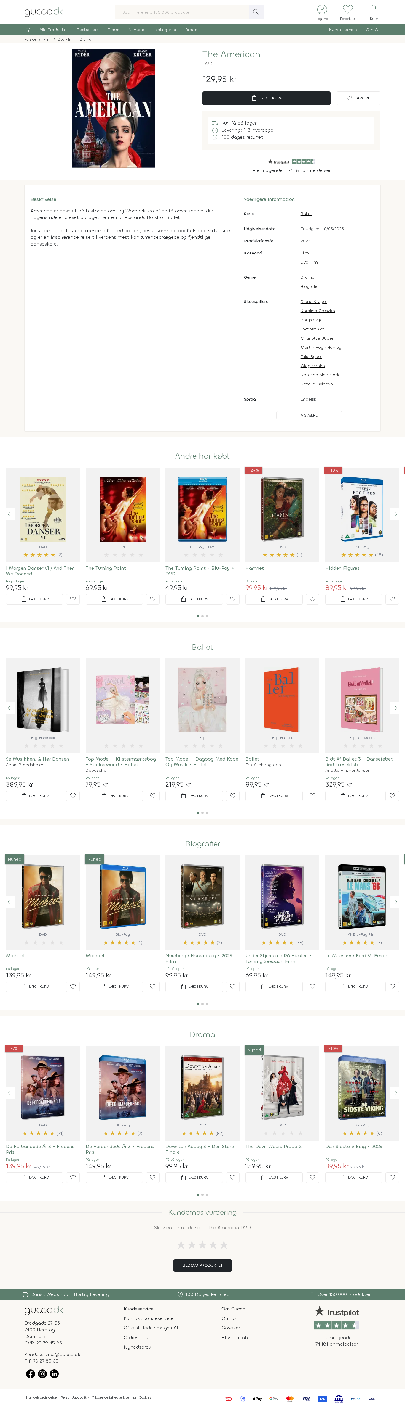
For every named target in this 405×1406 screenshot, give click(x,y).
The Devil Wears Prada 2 (273, 1146)
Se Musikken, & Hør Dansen (37, 759)
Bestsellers (88, 30)
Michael (15, 955)
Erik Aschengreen (263, 765)
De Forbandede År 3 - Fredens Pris (40, 1149)
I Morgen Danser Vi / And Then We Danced (40, 571)
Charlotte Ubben (318, 338)
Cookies (145, 1397)
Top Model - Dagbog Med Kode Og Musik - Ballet (201, 761)
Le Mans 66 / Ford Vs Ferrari (357, 955)
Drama (308, 277)
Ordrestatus (137, 1337)
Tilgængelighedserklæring (114, 1397)
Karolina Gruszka (318, 311)
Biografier (310, 286)
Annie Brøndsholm (24, 765)
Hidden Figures (342, 568)
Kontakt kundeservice (148, 1318)
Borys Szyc (311, 320)
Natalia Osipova (317, 384)
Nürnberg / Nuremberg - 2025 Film (198, 958)
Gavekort (232, 1328)
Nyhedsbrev (137, 1347)
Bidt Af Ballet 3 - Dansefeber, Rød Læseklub (359, 761)
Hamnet (254, 568)
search (256, 12)
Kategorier (165, 30)
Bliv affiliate (235, 1337)
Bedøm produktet (203, 1265)
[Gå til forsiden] (44, 1310)
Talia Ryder (311, 356)
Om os (229, 1318)
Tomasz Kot (312, 329)
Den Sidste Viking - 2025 (353, 1146)
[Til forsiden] (44, 12)
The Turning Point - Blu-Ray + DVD (200, 571)
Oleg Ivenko (313, 366)
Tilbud (113, 30)
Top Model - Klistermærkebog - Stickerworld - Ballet (121, 761)
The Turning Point (106, 568)
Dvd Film (309, 262)
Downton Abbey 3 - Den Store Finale (199, 1149)
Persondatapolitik (75, 1397)
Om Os (373, 30)
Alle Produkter (53, 30)
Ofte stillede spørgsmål (151, 1328)
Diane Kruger (314, 301)
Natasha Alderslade (321, 375)
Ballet (306, 214)
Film (305, 253)
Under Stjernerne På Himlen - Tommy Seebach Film (278, 958)
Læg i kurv (267, 98)
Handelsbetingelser (42, 1397)
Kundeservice (343, 30)
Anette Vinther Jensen (348, 770)
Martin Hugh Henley (321, 347)
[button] (9, 514)
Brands (192, 30)
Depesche (96, 770)
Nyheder (137, 30)
